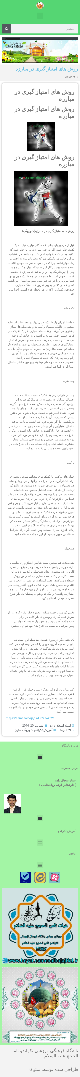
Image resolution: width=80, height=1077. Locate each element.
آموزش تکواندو (43, 730)
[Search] (6, 28)
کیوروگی (27, 730)
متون (18, 730)
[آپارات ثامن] (54, 877)
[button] (40, 16)
